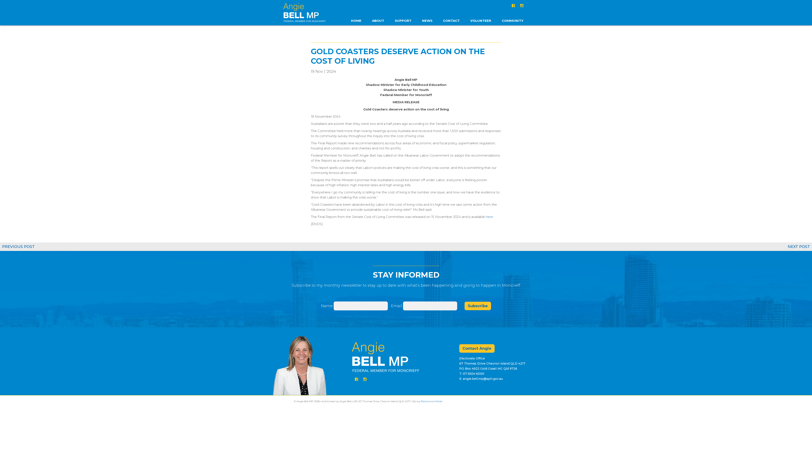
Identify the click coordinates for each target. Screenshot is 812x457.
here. (490, 217)
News (427, 20)
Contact (451, 20)
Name (327, 306)
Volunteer (480, 20)
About (378, 20)
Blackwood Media (431, 401)
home (356, 20)
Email (397, 306)
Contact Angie (476, 348)
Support (403, 20)
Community (512, 20)
